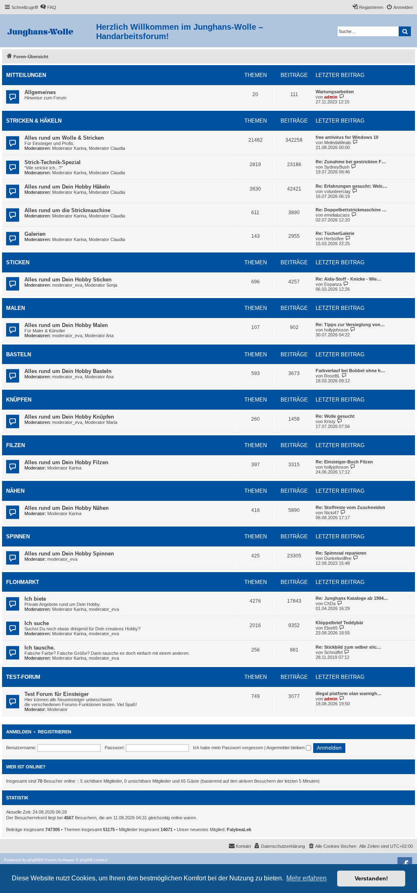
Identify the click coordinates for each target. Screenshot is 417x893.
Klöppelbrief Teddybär (339, 622)
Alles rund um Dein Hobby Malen (66, 325)
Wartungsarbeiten (335, 91)
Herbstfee (334, 238)
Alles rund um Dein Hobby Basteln (68, 371)
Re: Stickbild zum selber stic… (348, 647)
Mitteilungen (26, 75)
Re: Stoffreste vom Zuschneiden (350, 507)
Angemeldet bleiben (286, 747)
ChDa (330, 603)
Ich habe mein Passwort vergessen (228, 747)
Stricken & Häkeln (33, 121)
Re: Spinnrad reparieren (341, 553)
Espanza (333, 284)
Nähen (15, 491)
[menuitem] (48, 7)
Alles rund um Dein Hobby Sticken (68, 279)
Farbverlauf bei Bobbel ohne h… (350, 370)
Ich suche (36, 623)
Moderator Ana (99, 335)
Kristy (330, 421)
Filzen (15, 445)
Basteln (18, 354)
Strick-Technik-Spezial (52, 162)
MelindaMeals (337, 142)
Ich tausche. (39, 648)
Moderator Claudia (107, 148)
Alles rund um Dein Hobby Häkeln (67, 187)
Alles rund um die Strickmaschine (67, 210)
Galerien (35, 234)
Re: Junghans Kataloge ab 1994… (352, 598)
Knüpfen (18, 400)
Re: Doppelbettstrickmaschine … (351, 209)
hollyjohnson (336, 329)
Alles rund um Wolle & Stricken (64, 138)
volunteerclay (337, 191)
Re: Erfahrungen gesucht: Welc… (351, 186)
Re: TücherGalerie (335, 233)
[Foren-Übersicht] (49, 30)
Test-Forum (23, 677)
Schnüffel (333, 652)
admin (331, 96)
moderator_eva (67, 285)
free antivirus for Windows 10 (347, 137)
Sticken (17, 262)
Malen (15, 308)
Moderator (57, 709)
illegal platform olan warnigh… (349, 693)
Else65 (331, 627)
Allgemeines (40, 92)
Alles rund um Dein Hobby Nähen (66, 508)
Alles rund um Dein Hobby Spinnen (69, 554)
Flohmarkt (22, 582)
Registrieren (54, 731)
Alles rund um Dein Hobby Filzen (66, 462)
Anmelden (18, 731)
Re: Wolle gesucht (335, 416)
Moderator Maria (101, 422)
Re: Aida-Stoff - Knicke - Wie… (348, 278)
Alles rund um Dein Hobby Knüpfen (69, 417)
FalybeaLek (239, 829)
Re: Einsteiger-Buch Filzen (344, 461)
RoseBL (332, 375)
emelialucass (337, 215)
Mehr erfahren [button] (306, 878)
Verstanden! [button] (371, 878)
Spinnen (18, 536)
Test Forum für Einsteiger (56, 694)
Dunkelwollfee (337, 558)
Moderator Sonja (101, 285)
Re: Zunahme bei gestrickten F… (351, 161)
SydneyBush (336, 167)
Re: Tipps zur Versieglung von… (350, 324)
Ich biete (35, 599)
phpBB (34, 860)
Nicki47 (331, 512)
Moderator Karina (69, 148)
